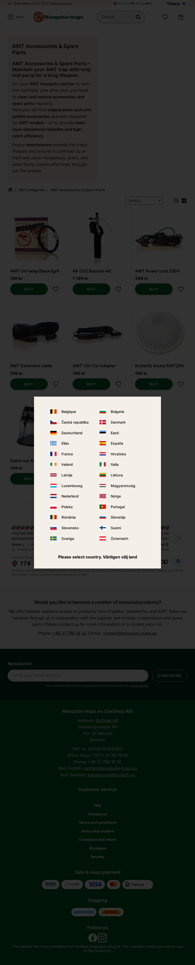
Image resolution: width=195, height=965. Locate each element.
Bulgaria (117, 411)
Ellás (65, 443)
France (67, 454)
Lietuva (117, 475)
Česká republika (75, 422)
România (68, 517)
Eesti (115, 432)
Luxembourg (72, 485)
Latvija (66, 475)
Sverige (67, 538)
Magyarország (123, 485)
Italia (115, 464)
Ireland (67, 464)
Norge (116, 496)
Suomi (116, 528)
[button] (14, 17)
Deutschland (72, 432)
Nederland (70, 496)
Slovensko (70, 528)
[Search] (138, 17)
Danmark (118, 422)
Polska (67, 506)
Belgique (68, 411)
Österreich (119, 538)
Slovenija (118, 517)
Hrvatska (118, 454)
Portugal (118, 506)
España (117, 443)
